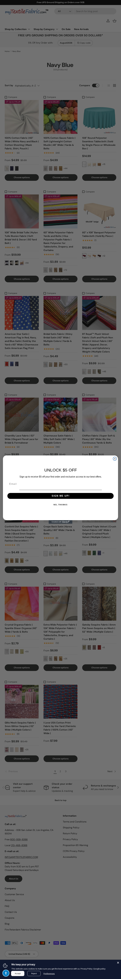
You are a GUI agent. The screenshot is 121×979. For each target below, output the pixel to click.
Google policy (99, 968)
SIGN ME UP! (61, 496)
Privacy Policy (87, 968)
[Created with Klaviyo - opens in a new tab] (60, 522)
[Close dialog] (115, 458)
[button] (5, 973)
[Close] (118, 962)
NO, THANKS (61, 505)
